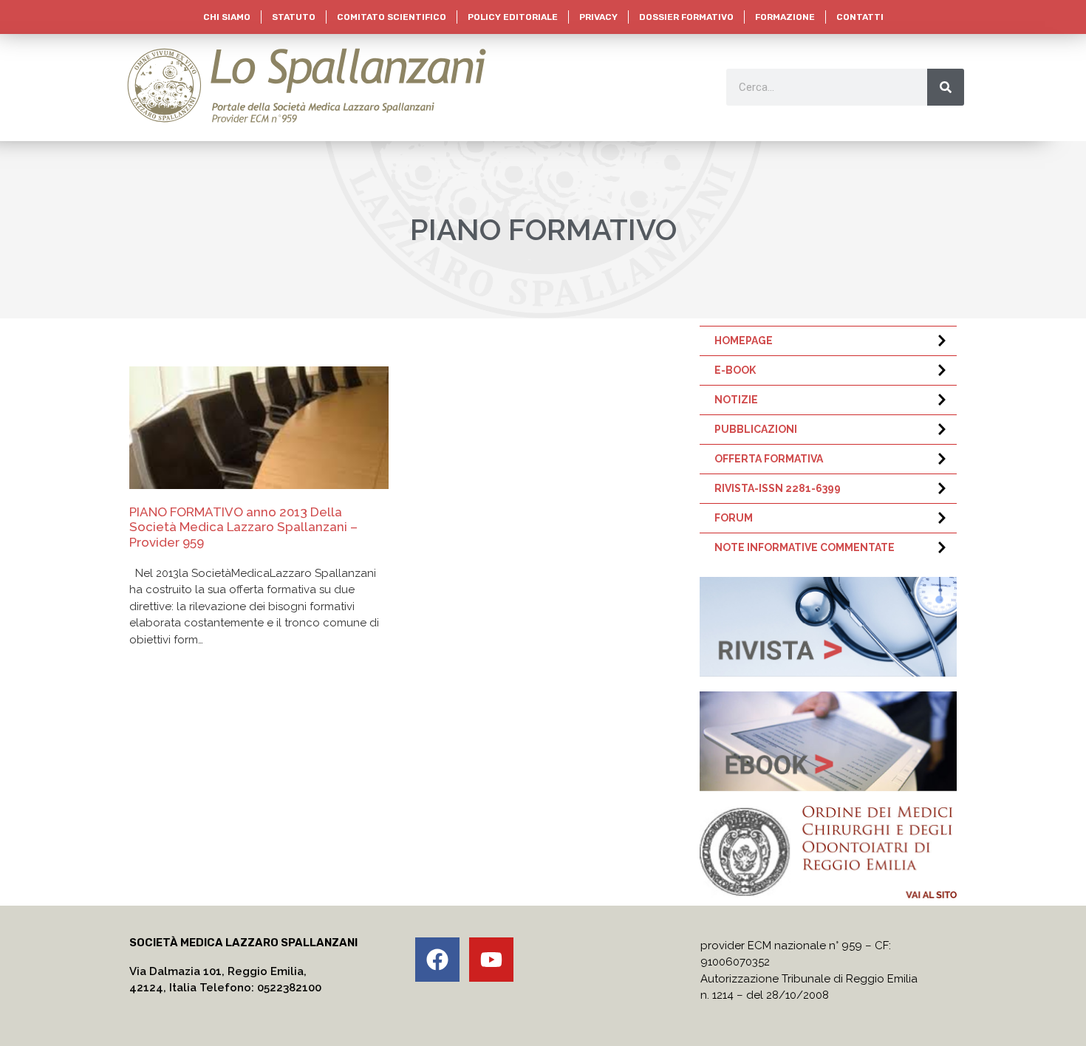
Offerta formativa (768, 459)
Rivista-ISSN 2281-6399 (777, 488)
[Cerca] (945, 87)
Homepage (743, 340)
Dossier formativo (686, 17)
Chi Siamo (226, 17)
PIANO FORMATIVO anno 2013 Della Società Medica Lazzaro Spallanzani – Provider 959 (243, 527)
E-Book (735, 370)
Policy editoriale (513, 17)
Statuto (293, 17)
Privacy (598, 17)
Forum (733, 518)
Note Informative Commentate (804, 547)
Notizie (736, 400)
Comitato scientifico (391, 17)
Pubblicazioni (755, 429)
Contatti (860, 17)
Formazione (785, 17)
